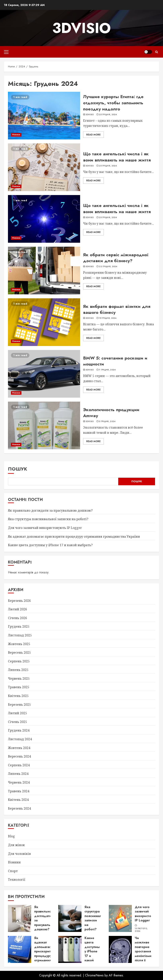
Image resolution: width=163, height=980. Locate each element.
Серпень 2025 (19, 661)
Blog (11, 836)
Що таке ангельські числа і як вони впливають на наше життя (117, 157)
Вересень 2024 (19, 756)
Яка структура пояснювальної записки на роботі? (48, 519)
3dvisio (81, 28)
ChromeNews (94, 975)
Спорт (13, 871)
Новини (16, 134)
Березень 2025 (19, 704)
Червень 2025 (19, 678)
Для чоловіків (19, 853)
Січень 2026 (17, 618)
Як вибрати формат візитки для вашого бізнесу (116, 309)
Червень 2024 (19, 782)
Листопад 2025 (20, 635)
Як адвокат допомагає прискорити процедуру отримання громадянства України (74, 536)
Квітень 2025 (18, 696)
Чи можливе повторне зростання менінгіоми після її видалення (143, 951)
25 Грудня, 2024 (108, 114)
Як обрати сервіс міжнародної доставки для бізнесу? (115, 257)
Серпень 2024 (19, 765)
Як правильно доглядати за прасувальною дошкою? (50, 510)
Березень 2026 (19, 600)
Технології (16, 879)
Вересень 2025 (19, 652)
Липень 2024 (18, 773)
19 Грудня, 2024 (107, 318)
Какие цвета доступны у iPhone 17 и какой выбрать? (50, 545)
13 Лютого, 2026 (141, 930)
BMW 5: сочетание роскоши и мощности (115, 361)
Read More (93, 134)
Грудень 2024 (18, 730)
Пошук (17, 468)
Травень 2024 (18, 791)
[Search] (156, 52)
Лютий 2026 (17, 609)
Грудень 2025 (18, 626)
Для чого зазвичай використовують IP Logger (45, 528)
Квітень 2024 (18, 799)
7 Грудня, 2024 (107, 369)
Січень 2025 (17, 722)
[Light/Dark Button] (148, 52)
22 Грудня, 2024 (108, 266)
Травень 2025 (18, 687)
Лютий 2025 (17, 713)
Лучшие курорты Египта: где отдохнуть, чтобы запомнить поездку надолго (113, 102)
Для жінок (16, 845)
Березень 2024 (19, 808)
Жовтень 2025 (19, 644)
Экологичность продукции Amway (111, 412)
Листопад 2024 (20, 739)
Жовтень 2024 (19, 748)
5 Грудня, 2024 (107, 421)
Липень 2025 (18, 670)
